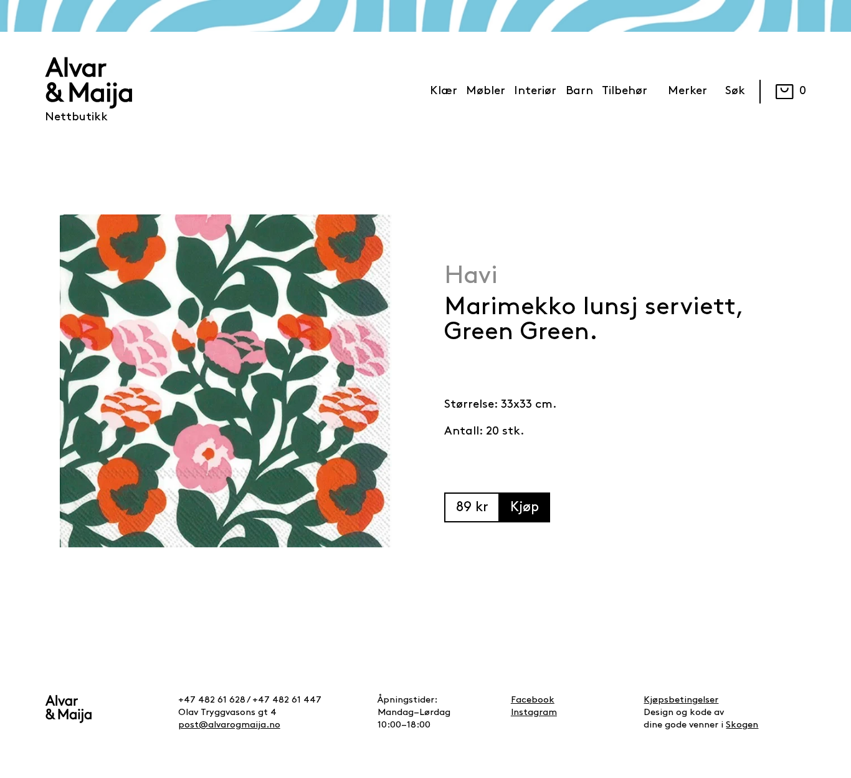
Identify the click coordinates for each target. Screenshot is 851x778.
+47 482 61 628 (211, 700)
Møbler (485, 91)
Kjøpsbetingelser (681, 700)
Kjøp (524, 508)
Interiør (535, 91)
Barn (579, 91)
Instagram (534, 713)
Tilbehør (624, 91)
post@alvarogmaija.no (229, 725)
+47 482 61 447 (286, 700)
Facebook (532, 700)
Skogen (742, 725)
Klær (443, 91)
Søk (735, 91)
